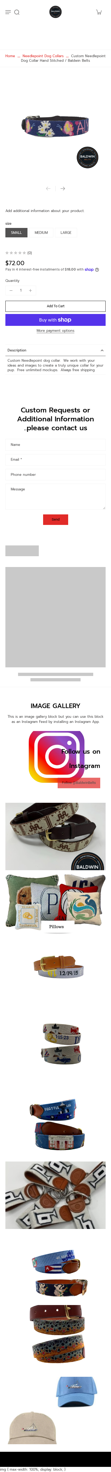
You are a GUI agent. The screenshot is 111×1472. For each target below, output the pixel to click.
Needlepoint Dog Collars (43, 56)
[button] (55, 306)
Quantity (12, 280)
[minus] (11, 290)
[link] (79, 783)
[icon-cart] (99, 11)
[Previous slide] (48, 188)
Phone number (23, 474)
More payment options (55, 331)
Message (18, 489)
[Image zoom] (55, 128)
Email (16, 459)
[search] (17, 11)
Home (10, 56)
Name (15, 445)
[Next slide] (63, 188)
